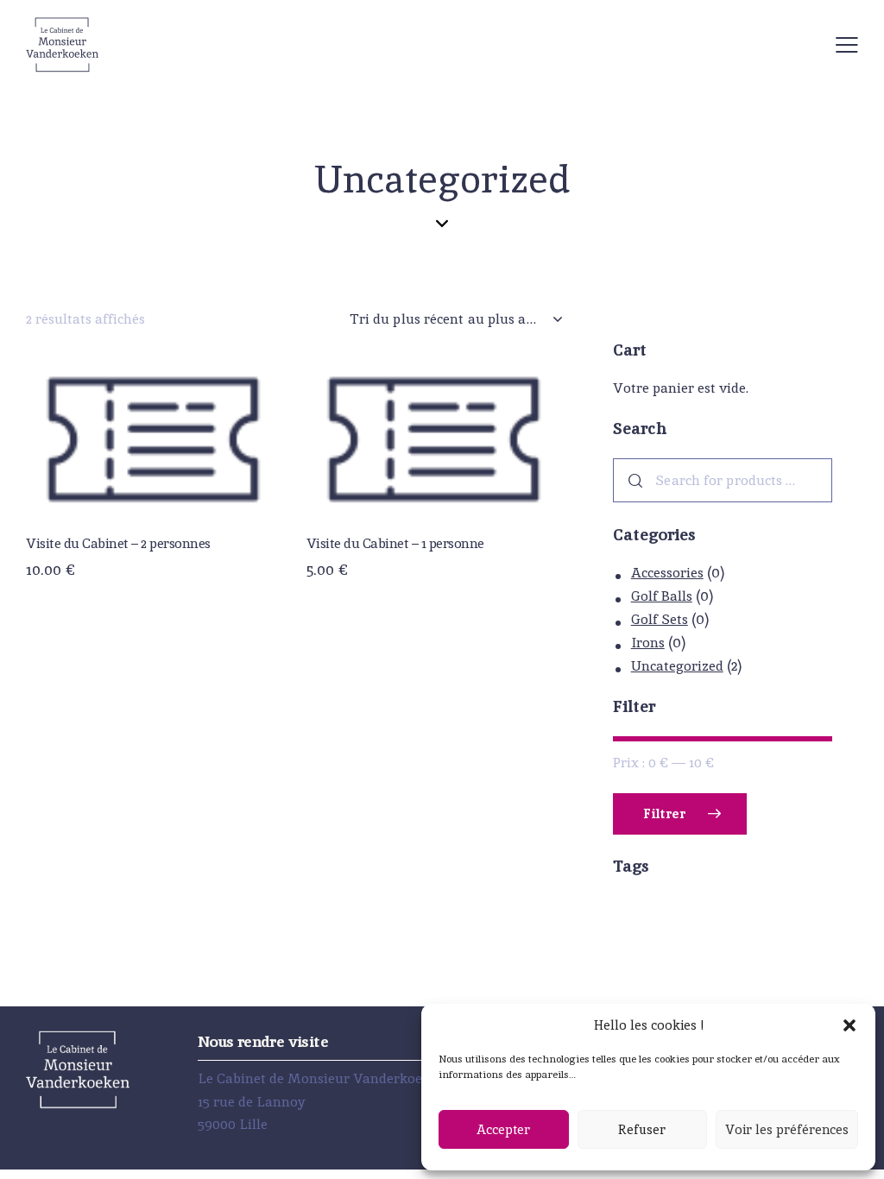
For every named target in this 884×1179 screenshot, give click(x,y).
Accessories (667, 573)
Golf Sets (659, 619)
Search (632, 480)
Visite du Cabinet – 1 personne (395, 543)
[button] (849, 1025)
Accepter (503, 1129)
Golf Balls (661, 596)
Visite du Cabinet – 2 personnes (118, 543)
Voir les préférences (787, 1129)
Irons (648, 643)
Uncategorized (677, 666)
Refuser (642, 1129)
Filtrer (664, 813)
